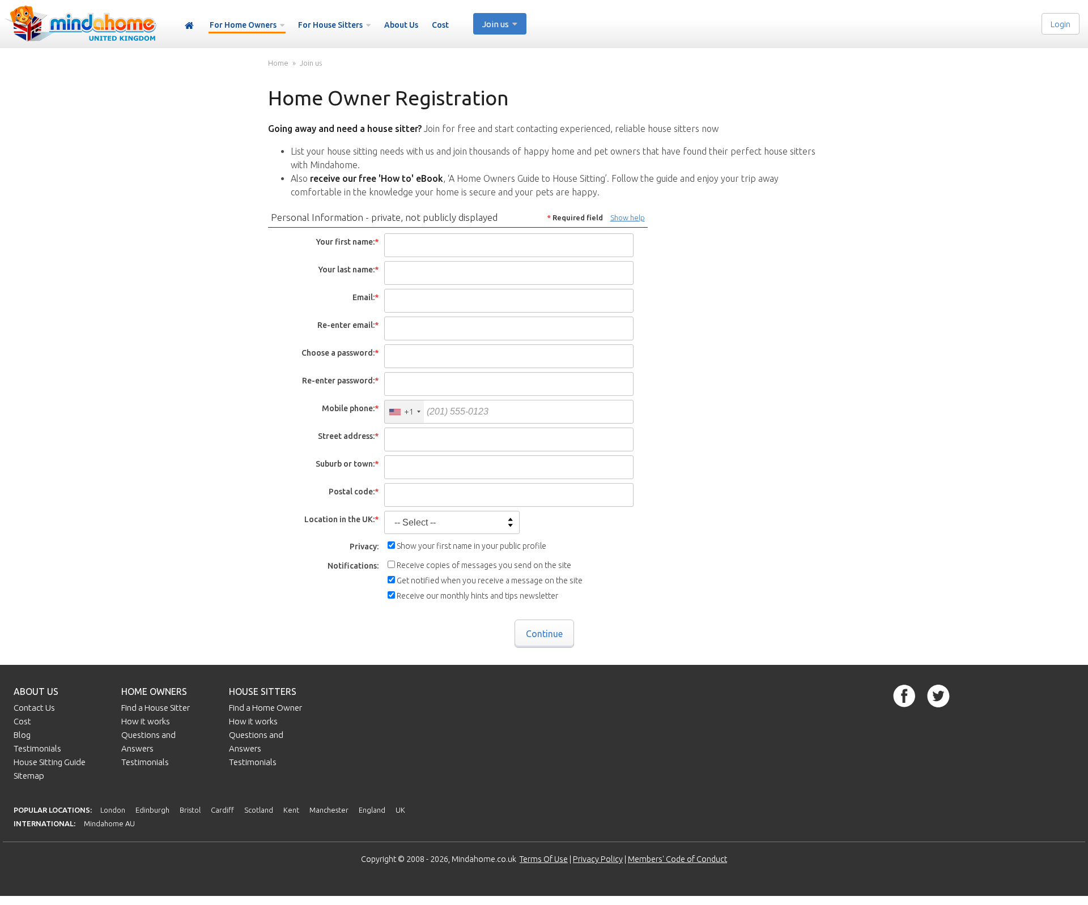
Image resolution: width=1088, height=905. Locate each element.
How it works (145, 721)
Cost (440, 24)
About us (36, 691)
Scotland (258, 810)
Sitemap (29, 775)
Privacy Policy (598, 859)
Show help (627, 217)
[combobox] (404, 411)
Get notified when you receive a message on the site (490, 580)
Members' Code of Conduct (677, 859)
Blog (22, 735)
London (112, 810)
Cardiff (222, 810)
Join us (311, 63)
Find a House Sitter (155, 707)
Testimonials (37, 748)
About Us (401, 24)
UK (400, 810)
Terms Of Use (544, 859)
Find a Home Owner (265, 707)
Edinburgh (152, 810)
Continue (544, 634)
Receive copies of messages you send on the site (484, 565)
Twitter (938, 696)
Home (189, 25)
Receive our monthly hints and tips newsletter (477, 595)
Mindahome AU (109, 823)
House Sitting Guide (50, 762)
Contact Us (34, 707)
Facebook (904, 696)
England (372, 810)
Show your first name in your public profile (471, 545)
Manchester (328, 810)
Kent (291, 810)
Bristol (190, 810)
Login (1060, 24)
